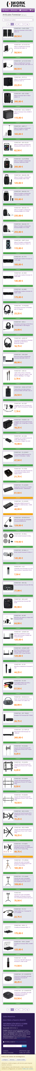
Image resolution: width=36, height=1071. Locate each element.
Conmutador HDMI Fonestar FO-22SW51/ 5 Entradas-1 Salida (22, 455)
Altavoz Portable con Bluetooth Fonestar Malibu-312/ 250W (22, 210)
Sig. (27, 24)
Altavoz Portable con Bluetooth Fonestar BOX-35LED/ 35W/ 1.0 (22, 145)
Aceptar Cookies (21, 1059)
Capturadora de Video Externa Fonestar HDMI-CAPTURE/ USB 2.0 (23, 389)
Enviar (24, 1046)
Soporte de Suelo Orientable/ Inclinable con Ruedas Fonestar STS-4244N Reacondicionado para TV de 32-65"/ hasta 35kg (23, 897)
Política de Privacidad (21, 1038)
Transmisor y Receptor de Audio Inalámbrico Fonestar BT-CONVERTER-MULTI (22, 994)
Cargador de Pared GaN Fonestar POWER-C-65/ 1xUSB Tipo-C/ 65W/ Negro (23, 423)
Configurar (5, 1059)
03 (18, 24)
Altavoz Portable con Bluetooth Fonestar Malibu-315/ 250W (22, 226)
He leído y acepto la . (15, 1042)
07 (24, 24)
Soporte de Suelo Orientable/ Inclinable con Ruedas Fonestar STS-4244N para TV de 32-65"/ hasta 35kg (22, 881)
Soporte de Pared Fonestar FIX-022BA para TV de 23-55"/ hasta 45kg (22, 749)
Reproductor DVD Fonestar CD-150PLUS (22, 732)
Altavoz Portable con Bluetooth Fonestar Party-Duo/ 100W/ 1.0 (22, 243)
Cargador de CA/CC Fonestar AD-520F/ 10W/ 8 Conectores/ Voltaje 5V (23, 407)
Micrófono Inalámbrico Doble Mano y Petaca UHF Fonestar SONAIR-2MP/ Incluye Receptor (22, 651)
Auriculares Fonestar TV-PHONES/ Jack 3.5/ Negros (23, 308)
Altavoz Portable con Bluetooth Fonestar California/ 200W (22, 161)
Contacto (24, 10)
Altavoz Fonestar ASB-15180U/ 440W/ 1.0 (22, 96)
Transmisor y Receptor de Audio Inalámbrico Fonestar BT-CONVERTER (22, 977)
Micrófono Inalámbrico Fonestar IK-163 (23, 667)
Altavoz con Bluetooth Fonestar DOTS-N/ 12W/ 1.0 (22, 80)
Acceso (14, 10)
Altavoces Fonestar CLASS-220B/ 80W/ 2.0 (23, 31)
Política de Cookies (27, 1069)
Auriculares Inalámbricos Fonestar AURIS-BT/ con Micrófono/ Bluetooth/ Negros (23, 341)
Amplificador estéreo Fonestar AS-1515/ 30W (23, 259)
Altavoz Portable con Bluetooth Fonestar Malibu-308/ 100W (22, 177)
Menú (6, 10)
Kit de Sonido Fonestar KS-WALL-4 (23, 552)
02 (15, 24)
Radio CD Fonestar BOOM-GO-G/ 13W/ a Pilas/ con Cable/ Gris (23, 699)
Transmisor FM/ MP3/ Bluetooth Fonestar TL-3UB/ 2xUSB (22, 960)
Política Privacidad (8, 1052)
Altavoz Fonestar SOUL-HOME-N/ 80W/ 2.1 (23, 112)
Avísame (18, 498)
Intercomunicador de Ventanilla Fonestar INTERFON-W (22, 520)
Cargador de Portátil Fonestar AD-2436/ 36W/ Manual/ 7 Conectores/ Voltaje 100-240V (23, 439)
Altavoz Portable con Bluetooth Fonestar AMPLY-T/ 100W (22, 128)
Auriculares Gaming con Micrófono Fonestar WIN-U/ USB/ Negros (23, 324)
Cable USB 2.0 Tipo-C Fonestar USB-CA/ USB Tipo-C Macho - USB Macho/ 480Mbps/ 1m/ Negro (23, 374)
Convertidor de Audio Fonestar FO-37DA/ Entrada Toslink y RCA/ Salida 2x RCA (23, 472)
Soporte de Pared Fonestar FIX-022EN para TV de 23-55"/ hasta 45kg (22, 765)
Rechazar (12, 1059)
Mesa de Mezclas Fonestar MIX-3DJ (23, 585)
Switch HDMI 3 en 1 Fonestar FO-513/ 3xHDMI (22, 911)
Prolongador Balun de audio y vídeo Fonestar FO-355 (22, 683)
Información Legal (24, 1051)
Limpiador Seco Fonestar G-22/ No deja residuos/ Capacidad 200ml (23, 569)
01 (12, 24)
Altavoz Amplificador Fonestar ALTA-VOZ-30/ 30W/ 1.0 (22, 47)
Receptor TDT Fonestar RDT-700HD (23, 715)
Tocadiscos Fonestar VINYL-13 (22, 927)
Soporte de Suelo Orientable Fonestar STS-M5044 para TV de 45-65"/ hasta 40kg (22, 863)
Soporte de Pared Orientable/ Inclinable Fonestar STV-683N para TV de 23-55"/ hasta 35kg (23, 847)
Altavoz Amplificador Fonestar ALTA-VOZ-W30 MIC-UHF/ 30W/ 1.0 (23, 63)
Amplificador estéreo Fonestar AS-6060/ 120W (23, 292)
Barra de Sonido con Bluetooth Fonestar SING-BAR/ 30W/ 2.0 (22, 357)
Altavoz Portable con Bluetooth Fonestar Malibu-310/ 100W (22, 194)
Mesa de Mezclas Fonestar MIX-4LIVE (22, 601)
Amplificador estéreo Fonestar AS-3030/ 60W (23, 275)
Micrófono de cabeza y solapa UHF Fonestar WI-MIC (23, 618)
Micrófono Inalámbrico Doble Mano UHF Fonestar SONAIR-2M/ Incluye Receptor (22, 635)
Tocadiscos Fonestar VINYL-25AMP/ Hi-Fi (23, 944)
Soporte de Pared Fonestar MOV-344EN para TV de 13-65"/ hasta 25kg (23, 831)
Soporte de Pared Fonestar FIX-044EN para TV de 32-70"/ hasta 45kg (22, 782)
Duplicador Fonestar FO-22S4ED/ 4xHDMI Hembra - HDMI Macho (23, 487)
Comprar (18, 41)
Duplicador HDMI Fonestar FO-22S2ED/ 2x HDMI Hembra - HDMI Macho (23, 504)
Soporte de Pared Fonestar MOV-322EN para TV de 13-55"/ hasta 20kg (23, 814)
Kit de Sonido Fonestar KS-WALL (22, 536)
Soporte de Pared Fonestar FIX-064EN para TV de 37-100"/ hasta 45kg (23, 798)
